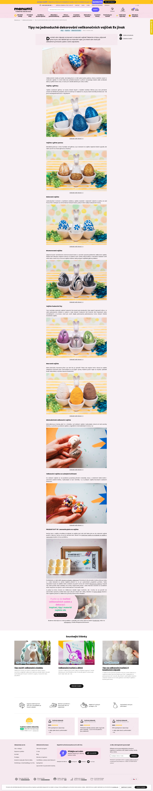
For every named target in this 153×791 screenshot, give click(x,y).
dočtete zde (115, 787)
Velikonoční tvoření (27, 20)
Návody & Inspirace (41, 757)
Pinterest (84, 761)
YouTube (92, 761)
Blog (83, 5)
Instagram (74, 761)
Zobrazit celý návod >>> (77, 138)
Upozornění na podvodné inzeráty (45, 766)
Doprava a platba (19, 751)
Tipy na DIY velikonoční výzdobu (28, 668)
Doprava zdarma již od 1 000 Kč (64, 5)
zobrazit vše (35, 730)
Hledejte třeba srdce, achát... (57, 9)
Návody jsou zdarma (96, 584)
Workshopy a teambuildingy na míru (24, 763)
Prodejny (107, 5)
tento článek (97, 592)
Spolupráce (39, 763)
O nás (88, 5)
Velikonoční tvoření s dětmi (70, 668)
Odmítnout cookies (126, 787)
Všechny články (76, 686)
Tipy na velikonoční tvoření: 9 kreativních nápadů (115, 669)
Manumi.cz (17, 20)
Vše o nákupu (18, 748)
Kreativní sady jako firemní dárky (23, 760)
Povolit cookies (141, 787)
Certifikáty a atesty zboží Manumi (45, 760)
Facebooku (96, 620)
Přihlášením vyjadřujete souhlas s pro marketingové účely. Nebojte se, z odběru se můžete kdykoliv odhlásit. (124, 761)
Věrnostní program (97, 5)
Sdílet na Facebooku (128, 35)
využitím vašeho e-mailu (131, 759)
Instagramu (67, 622)
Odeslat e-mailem (127, 38)
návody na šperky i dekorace (70, 580)
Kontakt (77, 5)
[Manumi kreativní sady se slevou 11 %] (76, 2)
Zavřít (151, 2)
